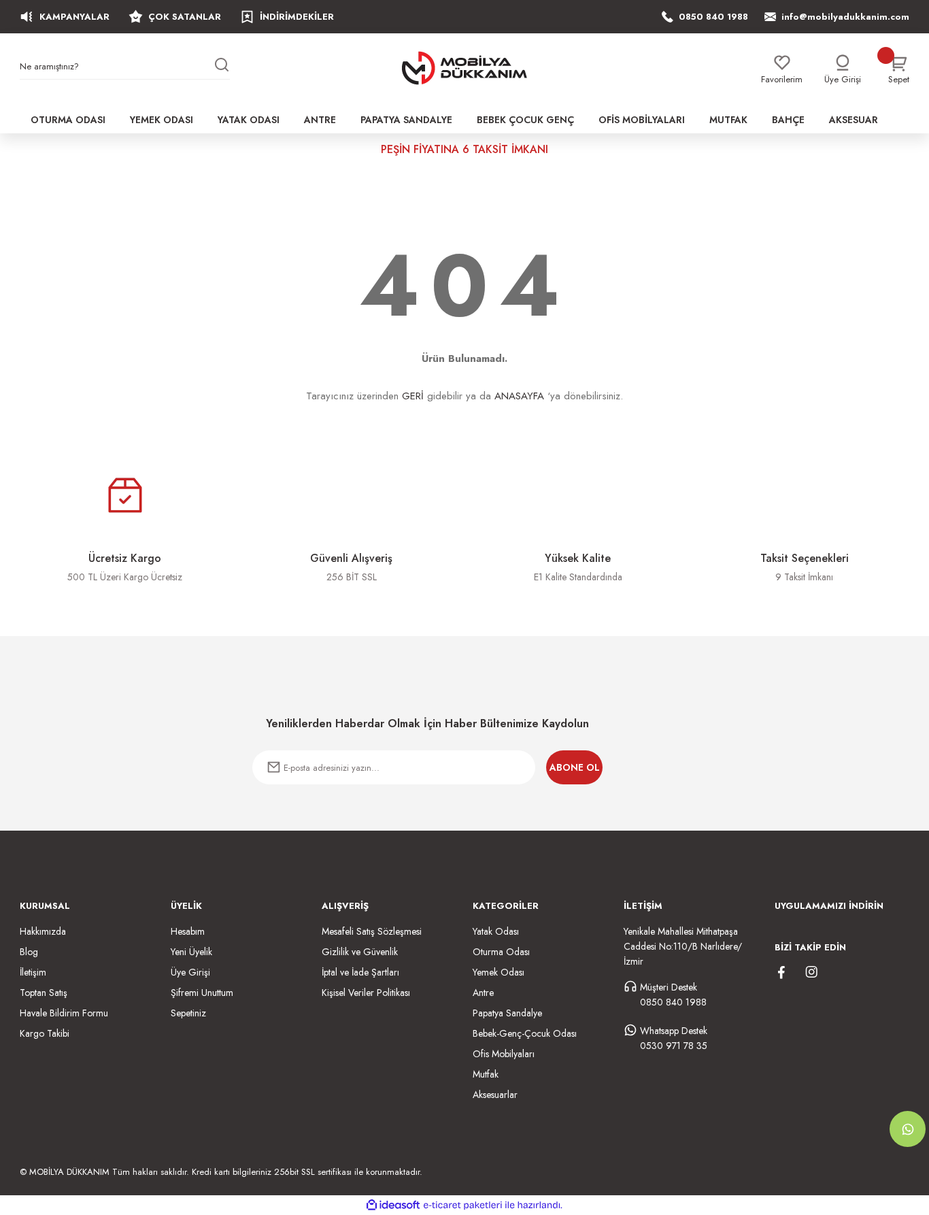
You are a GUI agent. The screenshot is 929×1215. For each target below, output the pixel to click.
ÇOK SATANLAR (184, 16)
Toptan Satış (43, 992)
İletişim (33, 972)
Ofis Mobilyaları (504, 1054)
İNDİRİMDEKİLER (297, 16)
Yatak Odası (496, 931)
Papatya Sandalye (507, 1013)
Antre (483, 992)
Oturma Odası (501, 952)
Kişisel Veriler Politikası (366, 992)
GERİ (413, 395)
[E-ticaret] (463, 1205)
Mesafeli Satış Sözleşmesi (372, 931)
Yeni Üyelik (191, 952)
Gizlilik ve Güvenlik (360, 952)
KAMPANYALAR (74, 16)
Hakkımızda (43, 931)
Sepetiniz (188, 1013)
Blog (29, 952)
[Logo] (464, 68)
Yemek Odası (498, 972)
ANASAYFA (519, 395)
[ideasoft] (393, 1205)
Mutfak (486, 1074)
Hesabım (188, 931)
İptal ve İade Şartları (360, 972)
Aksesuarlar (495, 1094)
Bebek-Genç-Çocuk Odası (525, 1033)
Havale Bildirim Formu (64, 1013)
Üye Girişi (190, 972)
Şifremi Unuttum (202, 992)
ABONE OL (575, 767)
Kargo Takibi (44, 1033)
